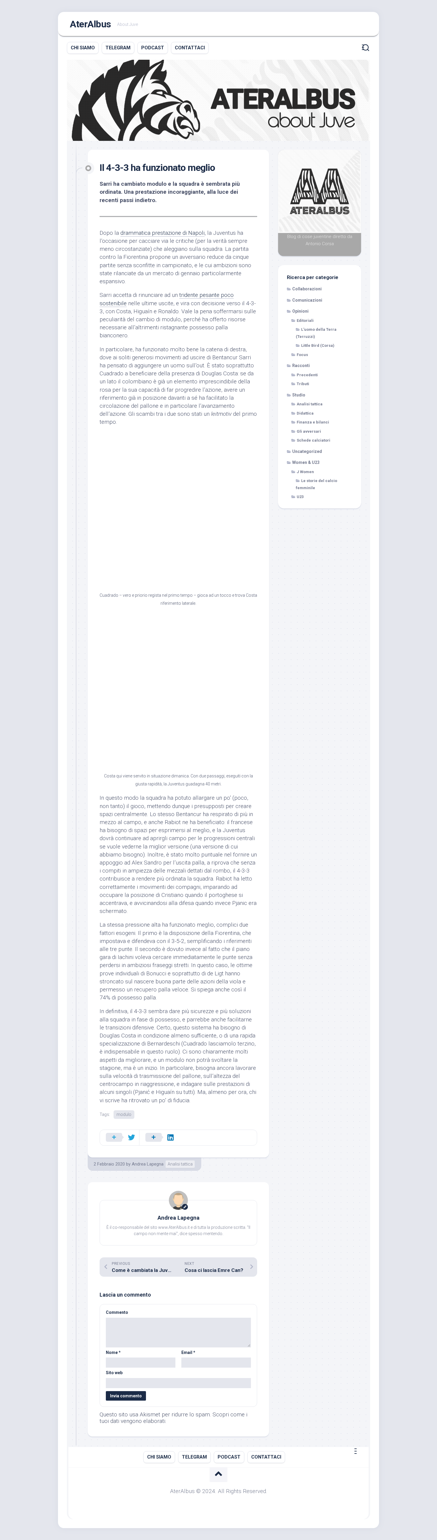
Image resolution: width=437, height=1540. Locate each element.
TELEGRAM (118, 48)
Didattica (305, 413)
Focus (302, 354)
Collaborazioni (307, 288)
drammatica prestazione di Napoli (162, 232)
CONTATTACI (190, 48)
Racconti (301, 365)
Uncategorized (307, 451)
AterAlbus (90, 24)
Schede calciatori (313, 440)
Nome (113, 1352)
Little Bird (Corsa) (317, 345)
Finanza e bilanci (313, 422)
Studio (298, 395)
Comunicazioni (307, 300)
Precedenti (307, 375)
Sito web (114, 1372)
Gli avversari (309, 431)
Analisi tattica (180, 1164)
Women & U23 (306, 462)
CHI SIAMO (83, 48)
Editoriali (305, 320)
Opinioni (300, 311)
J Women (305, 472)
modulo (124, 1114)
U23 (300, 497)
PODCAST (152, 48)
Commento (117, 1312)
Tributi (303, 384)
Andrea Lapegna (148, 1164)
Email (188, 1352)
